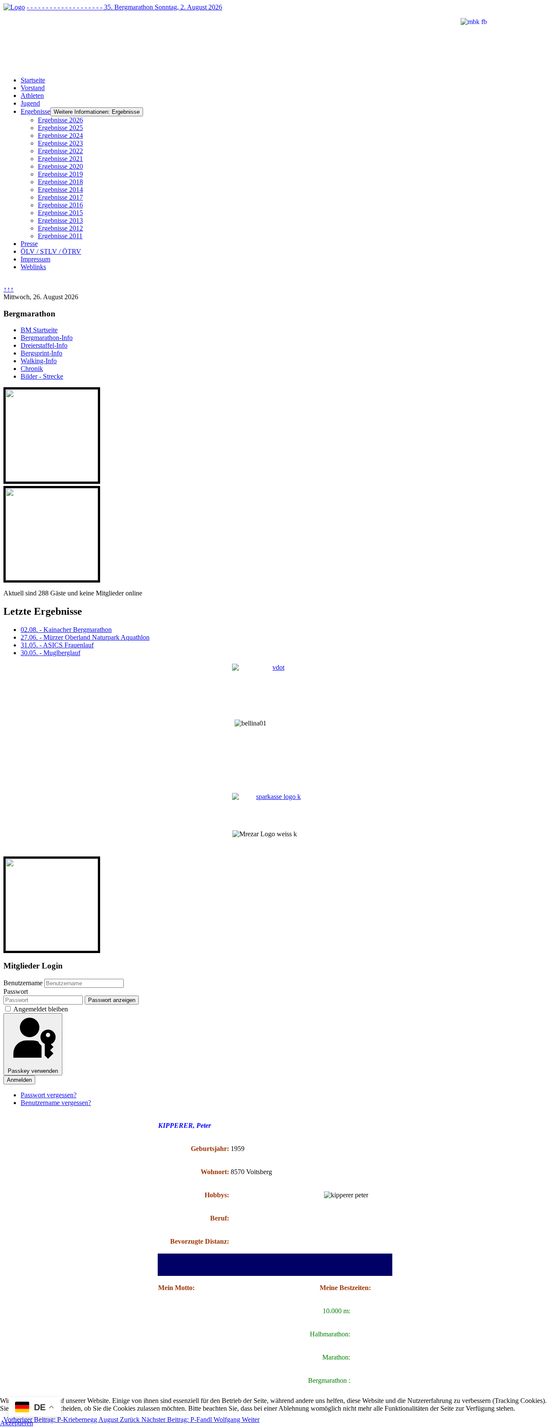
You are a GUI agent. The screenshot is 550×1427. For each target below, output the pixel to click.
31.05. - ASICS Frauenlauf (57, 645)
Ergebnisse (35, 111)
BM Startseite (39, 330)
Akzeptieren (16, 1423)
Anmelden (19, 1080)
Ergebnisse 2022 (60, 151)
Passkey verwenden (33, 1071)
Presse (29, 243)
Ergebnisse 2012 (60, 228)
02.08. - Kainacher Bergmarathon (66, 629)
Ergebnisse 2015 (60, 212)
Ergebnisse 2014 (60, 189)
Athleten (32, 95)
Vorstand (33, 87)
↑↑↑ (8, 289)
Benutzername (23, 983)
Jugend (30, 103)
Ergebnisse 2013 (60, 220)
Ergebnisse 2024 (60, 135)
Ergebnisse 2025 (60, 127)
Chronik (32, 368)
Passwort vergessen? (48, 1095)
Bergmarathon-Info (47, 337)
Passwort (15, 991)
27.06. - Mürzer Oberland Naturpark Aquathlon (85, 637)
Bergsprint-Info (41, 353)
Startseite (33, 80)
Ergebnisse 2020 (60, 166)
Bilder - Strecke (42, 376)
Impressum (35, 259)
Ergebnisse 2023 (60, 143)
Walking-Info (39, 360)
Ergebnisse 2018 (60, 181)
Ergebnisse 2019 (60, 174)
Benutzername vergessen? (56, 1102)
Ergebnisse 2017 (60, 197)
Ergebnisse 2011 (60, 236)
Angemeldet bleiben (40, 1009)
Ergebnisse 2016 (60, 205)
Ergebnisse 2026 (60, 120)
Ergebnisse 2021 (60, 158)
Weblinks (33, 266)
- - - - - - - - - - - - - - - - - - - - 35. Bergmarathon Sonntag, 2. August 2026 (124, 7)
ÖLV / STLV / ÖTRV (51, 251)
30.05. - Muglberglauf (50, 652)
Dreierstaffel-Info (44, 345)
